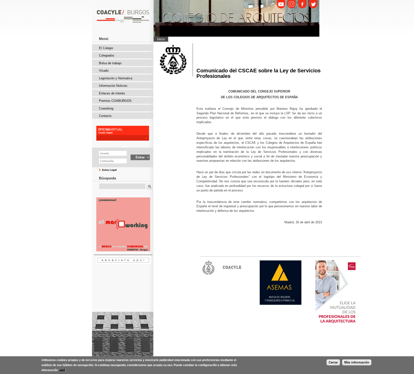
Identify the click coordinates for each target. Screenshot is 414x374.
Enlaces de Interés (112, 93)
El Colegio (106, 48)
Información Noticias (113, 85)
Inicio (161, 39)
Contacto (105, 116)
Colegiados (106, 55)
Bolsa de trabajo (110, 63)
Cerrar (333, 362)
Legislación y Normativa (115, 78)
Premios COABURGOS (115, 101)
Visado (104, 70)
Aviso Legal (109, 169)
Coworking (106, 108)
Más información (356, 362)
